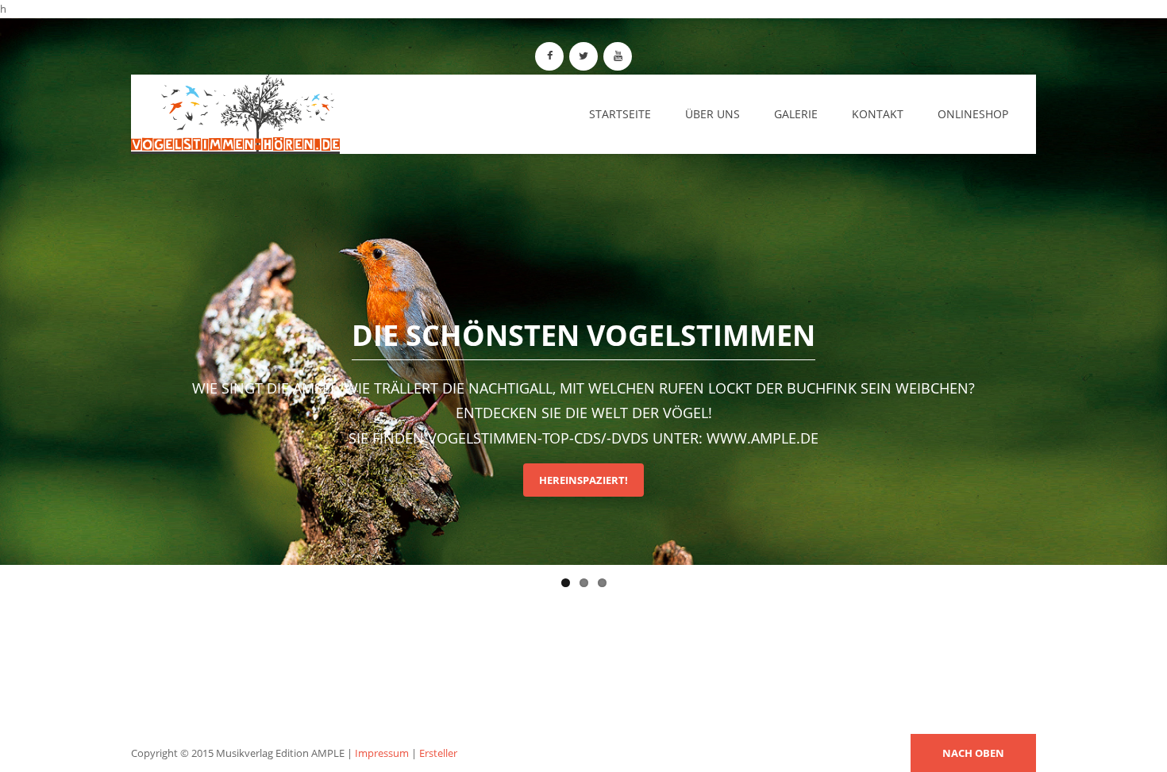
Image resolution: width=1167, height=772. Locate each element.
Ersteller (438, 753)
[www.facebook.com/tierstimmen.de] (549, 56)
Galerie (796, 113)
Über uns (712, 113)
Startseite (620, 113)
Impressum (382, 753)
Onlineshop (973, 113)
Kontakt (877, 113)
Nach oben (973, 753)
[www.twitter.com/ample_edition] (583, 56)
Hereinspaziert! (583, 480)
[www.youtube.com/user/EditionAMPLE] (617, 56)
